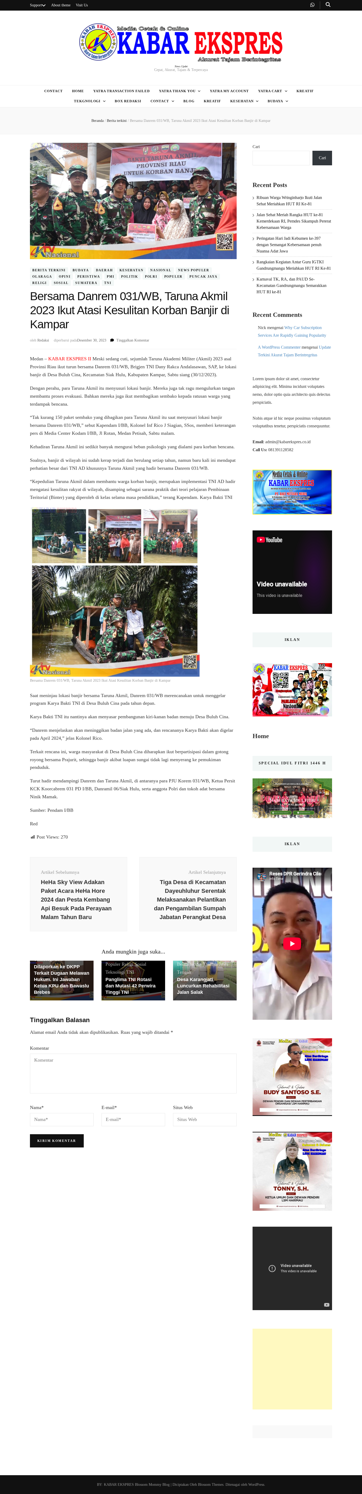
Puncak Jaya (203, 276)
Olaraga (42, 276)
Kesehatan (242, 101)
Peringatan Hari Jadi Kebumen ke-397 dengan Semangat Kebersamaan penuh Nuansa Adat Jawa (289, 244)
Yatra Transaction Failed (121, 91)
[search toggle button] (328, 4)
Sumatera (86, 283)
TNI (107, 283)
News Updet (181, 66)
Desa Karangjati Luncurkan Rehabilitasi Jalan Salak (203, 986)
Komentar (39, 1048)
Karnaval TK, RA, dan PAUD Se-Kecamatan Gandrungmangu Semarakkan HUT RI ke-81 (291, 285)
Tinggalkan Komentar (132, 340)
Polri (151, 276)
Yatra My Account (229, 91)
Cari (256, 146)
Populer (173, 276)
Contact (53, 91)
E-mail (109, 1107)
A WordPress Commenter (279, 347)
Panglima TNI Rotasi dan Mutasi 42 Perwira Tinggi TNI (130, 986)
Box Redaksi (128, 101)
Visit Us (82, 5)
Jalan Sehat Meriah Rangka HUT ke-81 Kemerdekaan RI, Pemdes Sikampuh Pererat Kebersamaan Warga (294, 221)
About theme (60, 5)
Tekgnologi (87, 101)
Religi (39, 283)
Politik (129, 276)
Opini (64, 276)
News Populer (193, 270)
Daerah (104, 270)
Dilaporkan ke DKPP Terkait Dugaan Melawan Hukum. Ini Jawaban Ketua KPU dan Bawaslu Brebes (61, 979)
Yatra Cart (270, 91)
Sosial (61, 283)
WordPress (256, 1485)
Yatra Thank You (177, 91)
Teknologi (115, 972)
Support (36, 5)
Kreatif (305, 91)
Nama (37, 1107)
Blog (189, 101)
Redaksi (43, 340)
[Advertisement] (292, 1369)
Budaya (275, 101)
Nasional (160, 270)
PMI (110, 276)
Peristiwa (88, 276)
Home (78, 91)
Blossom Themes (210, 1485)
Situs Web (183, 1107)
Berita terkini (49, 270)
